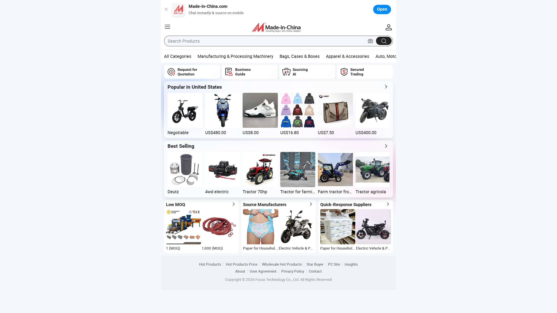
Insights (351, 264)
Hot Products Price (241, 264)
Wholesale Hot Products (282, 264)
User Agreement (263, 271)
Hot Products (210, 264)
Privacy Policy (292, 271)
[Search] (384, 41)
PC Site (334, 264)
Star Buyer (315, 264)
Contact (315, 271)
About (240, 271)
